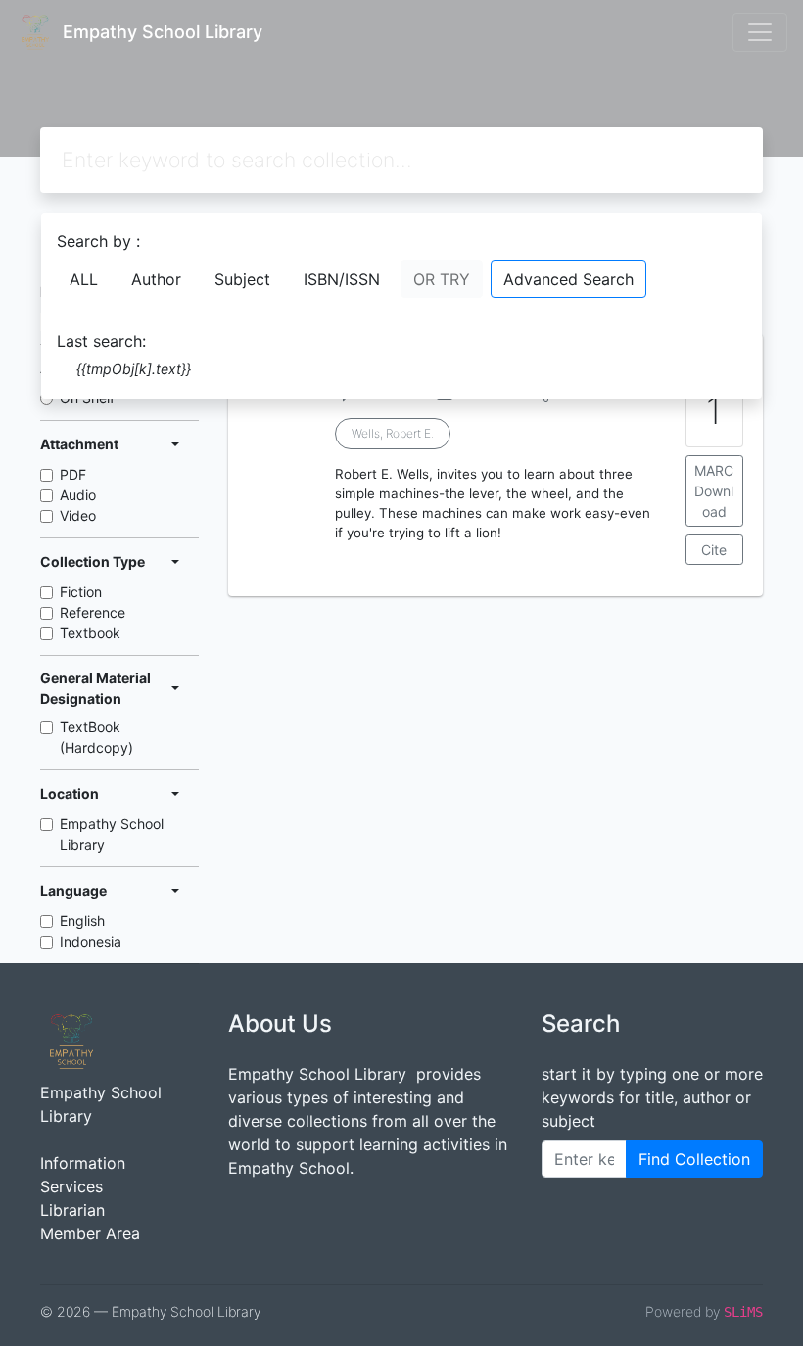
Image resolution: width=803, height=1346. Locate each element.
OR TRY (441, 279)
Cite (714, 549)
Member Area (90, 1233)
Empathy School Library (112, 834)
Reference (92, 612)
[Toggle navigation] (759, 32)
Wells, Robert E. (393, 433)
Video (78, 515)
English (82, 920)
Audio (78, 495)
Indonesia (90, 941)
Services (71, 1186)
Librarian (72, 1210)
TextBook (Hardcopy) (96, 737)
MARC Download (713, 491)
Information (82, 1163)
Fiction (81, 591)
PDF (73, 474)
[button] (495, 580)
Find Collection (694, 1159)
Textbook (90, 633)
